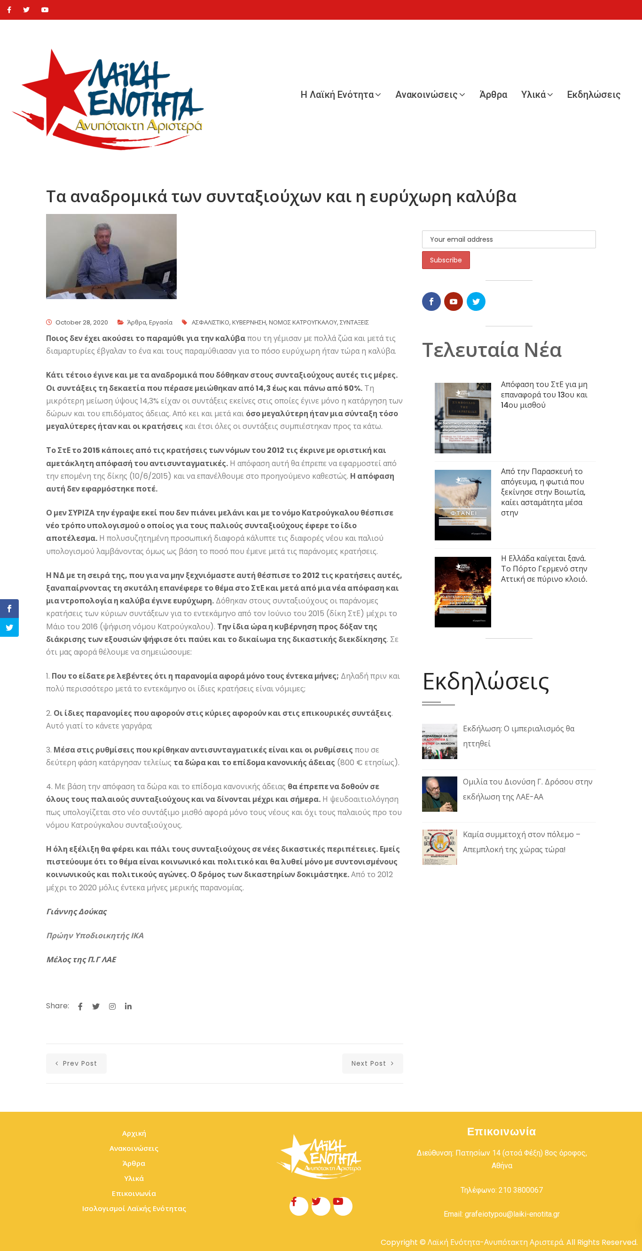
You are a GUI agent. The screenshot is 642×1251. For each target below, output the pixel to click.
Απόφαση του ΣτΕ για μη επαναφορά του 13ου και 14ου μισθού (544, 395)
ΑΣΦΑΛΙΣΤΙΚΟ (210, 322)
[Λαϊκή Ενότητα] (113, 94)
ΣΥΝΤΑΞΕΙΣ (354, 322)
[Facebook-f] (299, 1206)
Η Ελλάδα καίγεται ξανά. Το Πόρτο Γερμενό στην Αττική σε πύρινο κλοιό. (544, 569)
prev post (79, 1063)
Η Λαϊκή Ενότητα (337, 94)
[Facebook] (9, 10)
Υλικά (533, 94)
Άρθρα (493, 94)
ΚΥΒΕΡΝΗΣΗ (249, 322)
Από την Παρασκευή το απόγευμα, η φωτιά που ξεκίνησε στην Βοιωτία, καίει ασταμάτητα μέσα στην (543, 492)
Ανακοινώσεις (426, 94)
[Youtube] (45, 10)
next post (370, 1063)
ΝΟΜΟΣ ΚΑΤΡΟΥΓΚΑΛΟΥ (303, 322)
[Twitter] (26, 10)
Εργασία (160, 322)
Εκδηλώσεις (594, 94)
